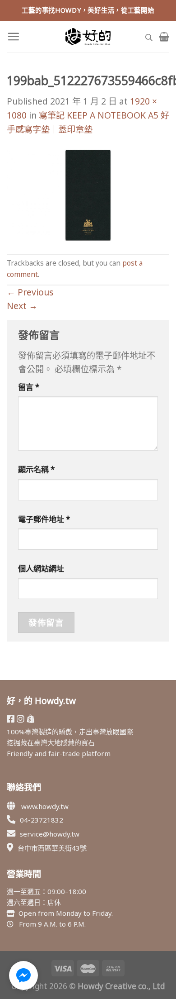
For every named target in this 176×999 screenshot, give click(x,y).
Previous (30, 292)
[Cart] (164, 37)
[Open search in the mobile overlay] (149, 36)
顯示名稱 (36, 469)
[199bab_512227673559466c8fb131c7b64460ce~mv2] (88, 194)
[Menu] (13, 36)
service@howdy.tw (49, 833)
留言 (29, 387)
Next (22, 306)
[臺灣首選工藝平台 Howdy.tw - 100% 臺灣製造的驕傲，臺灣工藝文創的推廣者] (88, 36)
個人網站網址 (41, 568)
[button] (23, 975)
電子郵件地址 (44, 519)
